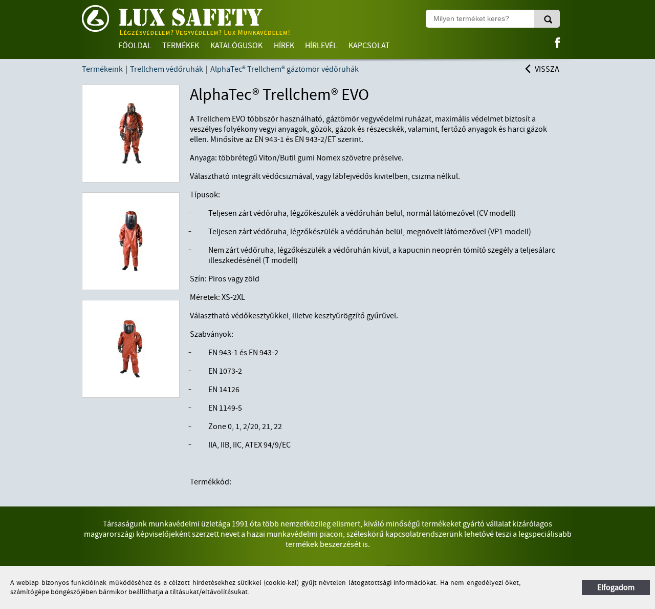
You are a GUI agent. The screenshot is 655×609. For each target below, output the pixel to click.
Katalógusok (236, 45)
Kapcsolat (369, 45)
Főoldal (134, 45)
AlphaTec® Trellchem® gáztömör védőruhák (284, 69)
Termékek (180, 45)
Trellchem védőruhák (166, 69)
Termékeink (102, 69)
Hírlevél (321, 45)
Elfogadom (616, 587)
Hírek (284, 45)
